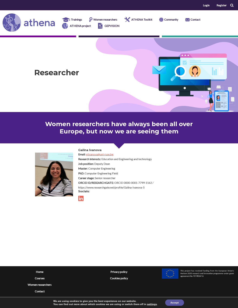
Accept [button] (174, 302)
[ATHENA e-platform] (29, 22)
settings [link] (152, 304)
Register (222, 5)
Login (206, 5)
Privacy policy (118, 271)
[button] (232, 5)
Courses (40, 278)
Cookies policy (119, 278)
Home (39, 271)
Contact (40, 291)
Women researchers (40, 284)
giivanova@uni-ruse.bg (99, 154)
